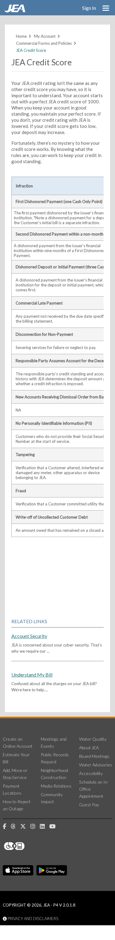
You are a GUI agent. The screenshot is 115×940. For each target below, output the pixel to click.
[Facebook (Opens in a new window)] (7, 826)
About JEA (89, 747)
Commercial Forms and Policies (44, 43)
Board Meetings (94, 756)
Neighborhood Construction (54, 774)
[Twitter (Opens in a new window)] (25, 826)
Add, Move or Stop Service (15, 774)
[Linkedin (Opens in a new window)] (44, 826)
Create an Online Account (18, 742)
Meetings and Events (54, 742)
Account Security (29, 636)
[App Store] (18, 870)
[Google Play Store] (51, 870)
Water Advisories (95, 764)
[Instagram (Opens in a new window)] (35, 826)
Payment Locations (12, 789)
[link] (16, 10)
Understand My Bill (31, 674)
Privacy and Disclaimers (32, 918)
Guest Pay (89, 804)
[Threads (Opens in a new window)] (15, 826)
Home (21, 36)
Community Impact (52, 798)
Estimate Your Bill (16, 758)
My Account (45, 36)
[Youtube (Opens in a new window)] (54, 826)
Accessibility (91, 773)
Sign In (89, 8)
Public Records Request (55, 758)
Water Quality (92, 739)
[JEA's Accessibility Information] (26, 846)
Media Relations (56, 785)
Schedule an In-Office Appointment (94, 789)
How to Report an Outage (17, 805)
